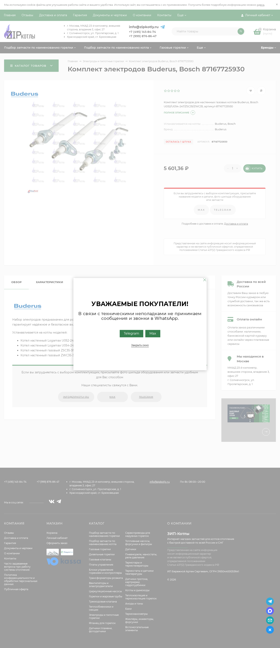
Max (152, 333)
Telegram (131, 333)
